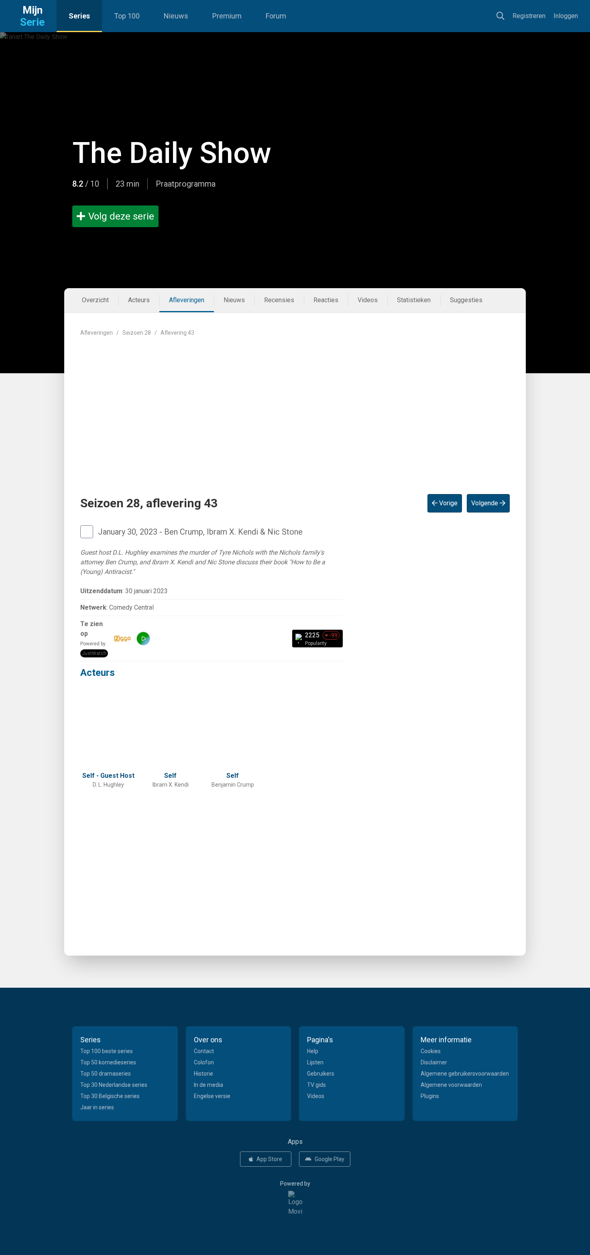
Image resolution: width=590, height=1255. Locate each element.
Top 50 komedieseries (108, 1062)
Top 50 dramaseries (105, 1073)
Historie (203, 1073)
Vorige (447, 503)
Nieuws (176, 16)
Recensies (279, 300)
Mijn (32, 16)
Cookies (431, 1051)
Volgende (485, 503)
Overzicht (95, 300)
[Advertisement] (295, 409)
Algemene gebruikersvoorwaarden (465, 1073)
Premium (227, 16)
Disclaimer (434, 1062)
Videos (368, 300)
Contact (204, 1051)
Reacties (325, 300)
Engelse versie (212, 1096)
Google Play (329, 1159)
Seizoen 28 (136, 333)
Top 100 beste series (106, 1051)
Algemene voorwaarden (451, 1085)
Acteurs (139, 300)
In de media (208, 1085)
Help (312, 1051)
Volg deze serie (121, 216)
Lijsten (315, 1062)
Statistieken (414, 300)
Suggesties (466, 300)
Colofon (204, 1062)
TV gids (316, 1085)
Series (79, 16)
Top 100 (127, 16)
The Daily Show (171, 153)
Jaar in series (97, 1107)
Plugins (430, 1096)
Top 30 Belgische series (110, 1096)
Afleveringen (186, 300)
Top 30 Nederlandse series (113, 1085)
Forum (276, 16)
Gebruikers (320, 1073)
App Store (269, 1159)
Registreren (529, 16)
